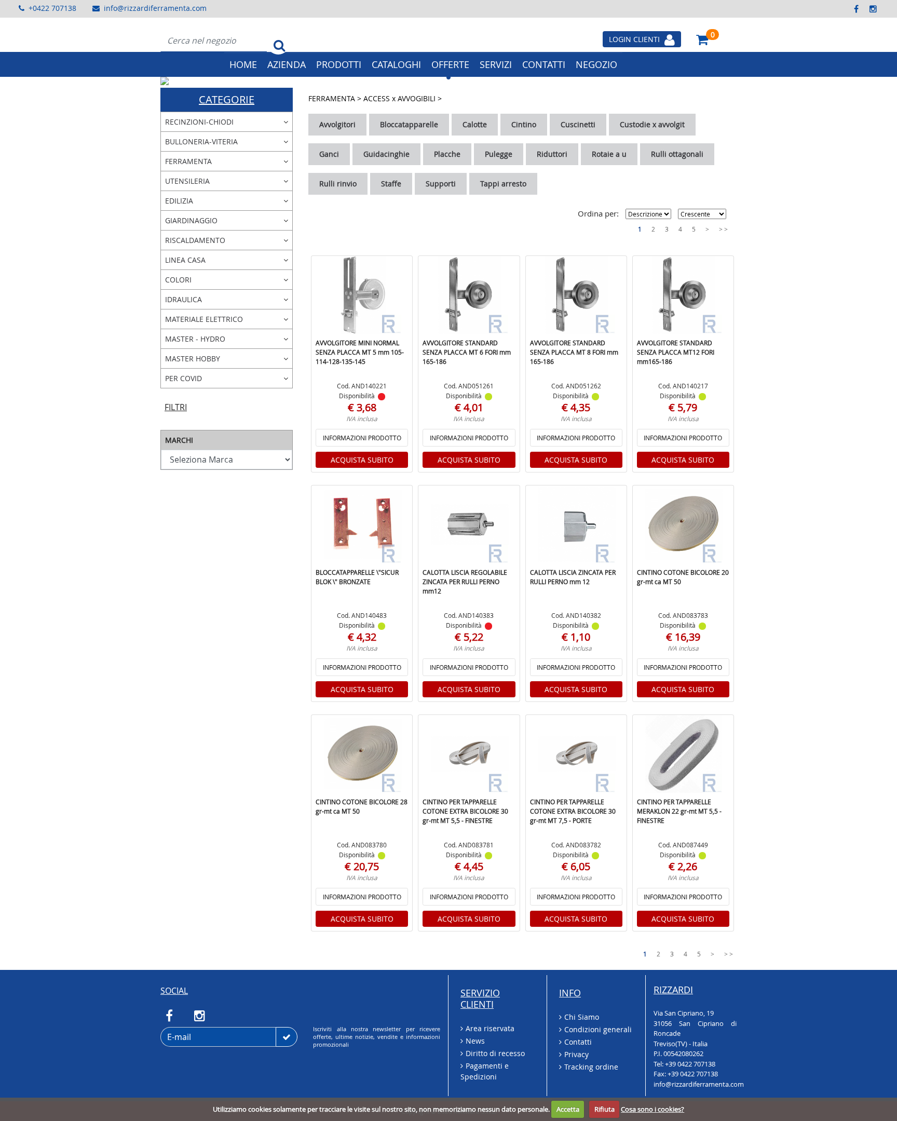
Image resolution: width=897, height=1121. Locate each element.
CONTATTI (543, 64)
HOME (243, 64)
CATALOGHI (396, 64)
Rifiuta (604, 1109)
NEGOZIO (596, 64)
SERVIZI (496, 64)
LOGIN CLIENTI (635, 39)
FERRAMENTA (332, 98)
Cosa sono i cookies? (652, 1109)
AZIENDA (286, 64)
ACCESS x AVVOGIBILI (400, 98)
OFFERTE (450, 64)
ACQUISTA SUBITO (362, 460)
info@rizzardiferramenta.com (155, 8)
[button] (203, 81)
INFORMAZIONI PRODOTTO (362, 438)
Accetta (567, 1109)
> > (723, 229)
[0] (702, 39)
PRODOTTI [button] (338, 64)
